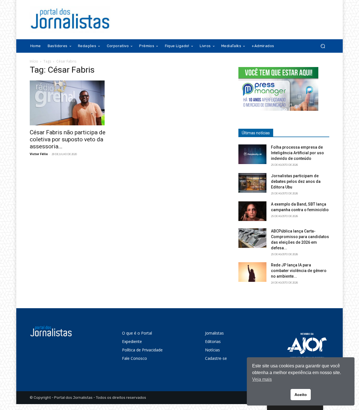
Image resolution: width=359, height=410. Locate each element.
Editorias (213, 341)
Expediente (132, 341)
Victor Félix (39, 154)
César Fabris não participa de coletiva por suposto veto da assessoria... (67, 139)
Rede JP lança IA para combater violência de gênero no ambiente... (298, 270)
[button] (322, 46)
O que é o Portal (137, 333)
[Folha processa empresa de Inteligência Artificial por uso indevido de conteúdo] (252, 154)
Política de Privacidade (142, 350)
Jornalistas (214, 333)
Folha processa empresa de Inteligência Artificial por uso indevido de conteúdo (297, 153)
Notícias (212, 350)
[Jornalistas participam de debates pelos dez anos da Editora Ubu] (252, 183)
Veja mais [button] (262, 379)
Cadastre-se (216, 358)
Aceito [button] (300, 394)
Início (34, 61)
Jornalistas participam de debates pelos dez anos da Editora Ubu (296, 181)
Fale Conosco (134, 358)
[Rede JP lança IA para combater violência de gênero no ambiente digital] (252, 272)
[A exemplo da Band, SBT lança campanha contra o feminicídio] (252, 211)
